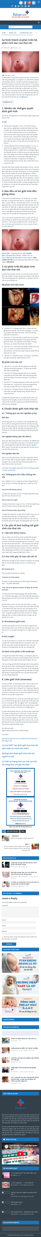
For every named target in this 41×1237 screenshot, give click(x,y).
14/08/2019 (15, 1175)
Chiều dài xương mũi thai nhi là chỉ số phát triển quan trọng (24, 863)
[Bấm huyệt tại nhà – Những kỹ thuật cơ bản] (6, 1214)
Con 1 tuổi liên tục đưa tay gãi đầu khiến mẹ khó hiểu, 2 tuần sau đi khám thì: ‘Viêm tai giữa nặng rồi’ (25, 1079)
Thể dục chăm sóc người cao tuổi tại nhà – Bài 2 (24, 1193)
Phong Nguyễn (23, 876)
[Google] (18, 6)
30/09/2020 (15, 866)
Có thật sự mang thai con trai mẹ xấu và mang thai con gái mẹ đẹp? (25, 883)
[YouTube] (15, 6)
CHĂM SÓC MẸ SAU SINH (13, 258)
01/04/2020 (15, 1050)
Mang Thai (12, 33)
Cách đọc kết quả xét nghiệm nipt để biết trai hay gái (25, 1059)
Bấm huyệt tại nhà (16, 1202)
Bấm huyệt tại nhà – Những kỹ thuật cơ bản (24, 1212)
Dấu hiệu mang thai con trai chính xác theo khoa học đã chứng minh (24, 873)
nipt (23, 831)
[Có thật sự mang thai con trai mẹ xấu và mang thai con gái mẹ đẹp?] (6, 884)
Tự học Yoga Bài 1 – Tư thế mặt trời (22, 1183)
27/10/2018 (15, 1196)
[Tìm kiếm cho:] (20, 27)
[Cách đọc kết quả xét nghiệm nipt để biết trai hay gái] (6, 1060)
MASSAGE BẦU (10, 255)
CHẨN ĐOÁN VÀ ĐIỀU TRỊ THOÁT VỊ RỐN (24, 1048)
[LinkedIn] (25, 6)
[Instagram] (22, 6)
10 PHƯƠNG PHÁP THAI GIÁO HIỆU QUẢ (23, 1173)
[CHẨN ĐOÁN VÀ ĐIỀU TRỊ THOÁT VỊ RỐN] (6, 1050)
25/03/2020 (15, 1071)
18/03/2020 (15, 876)
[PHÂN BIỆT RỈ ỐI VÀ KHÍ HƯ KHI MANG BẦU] (6, 1070)
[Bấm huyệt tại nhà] (6, 1204)
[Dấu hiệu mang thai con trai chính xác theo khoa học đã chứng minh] (6, 874)
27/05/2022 (15, 1062)
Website (4, 931)
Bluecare (19, 1235)
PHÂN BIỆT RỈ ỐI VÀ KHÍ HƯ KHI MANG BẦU (23, 1068)
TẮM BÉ (18, 255)
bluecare (14, 48)
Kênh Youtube (11, 1139)
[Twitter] (29, 6)
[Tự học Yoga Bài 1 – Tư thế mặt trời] (6, 1185)
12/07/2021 (15, 1040)
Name (4, 920)
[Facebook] (12, 6)
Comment (5, 905)
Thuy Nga (22, 866)
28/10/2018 (15, 1204)
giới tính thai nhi (12, 831)
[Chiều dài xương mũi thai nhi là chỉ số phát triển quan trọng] (6, 865)
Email (4, 925)
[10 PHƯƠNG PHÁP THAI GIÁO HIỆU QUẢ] (6, 1175)
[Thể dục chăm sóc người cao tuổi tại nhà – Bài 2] (6, 1194)
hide (11, 102)
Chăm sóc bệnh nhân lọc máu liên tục (23, 1038)
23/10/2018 (15, 1185)
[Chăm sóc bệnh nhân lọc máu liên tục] (6, 1040)
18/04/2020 (6, 48)
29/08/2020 (15, 886)
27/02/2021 (15, 1083)
